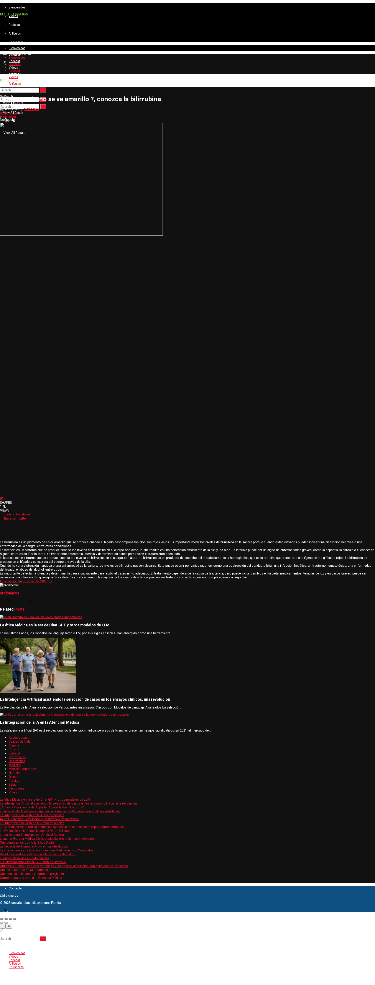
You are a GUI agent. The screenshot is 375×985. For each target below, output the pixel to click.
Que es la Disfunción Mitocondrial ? (25, 870)
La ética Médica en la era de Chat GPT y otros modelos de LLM (54, 625)
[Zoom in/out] (14, 919)
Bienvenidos (17, 7)
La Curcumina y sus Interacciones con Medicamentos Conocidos (47, 850)
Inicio (4, 89)
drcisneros (31, 109)
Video (13, 792)
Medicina (18, 89)
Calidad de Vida (20, 741)
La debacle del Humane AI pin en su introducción (34, 846)
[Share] (6, 919)
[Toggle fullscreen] (10, 919)
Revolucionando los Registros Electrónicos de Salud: (37, 854)
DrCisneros (16, 42)
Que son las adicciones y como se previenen (32, 874)
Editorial (14, 753)
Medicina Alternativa (23, 769)
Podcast (14, 24)
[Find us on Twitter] (5, 62)
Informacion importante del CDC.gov (26, 581)
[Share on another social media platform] (187, 538)
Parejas (14, 781)
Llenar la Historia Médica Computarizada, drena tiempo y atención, (47, 839)
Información (17, 757)
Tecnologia (16, 788)
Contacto (15, 888)
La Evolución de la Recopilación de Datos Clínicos (35, 831)
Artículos (15, 33)
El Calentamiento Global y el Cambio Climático (33, 862)
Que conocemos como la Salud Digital (27, 842)
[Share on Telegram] (187, 534)
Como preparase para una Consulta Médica (31, 878)
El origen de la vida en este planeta (24, 858)
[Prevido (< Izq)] (1, 923)
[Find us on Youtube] (8, 62)
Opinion (14, 777)
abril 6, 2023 (8, 113)
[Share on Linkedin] (187, 526)
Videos (13, 16)
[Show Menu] (1, 67)
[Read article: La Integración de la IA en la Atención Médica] (187, 715)
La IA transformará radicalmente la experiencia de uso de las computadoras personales (62, 827)
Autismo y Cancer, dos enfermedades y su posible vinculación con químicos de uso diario (64, 866)
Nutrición (15, 773)
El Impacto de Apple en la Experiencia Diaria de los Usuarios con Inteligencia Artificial (60, 811)
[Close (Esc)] (1, 919)
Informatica (17, 761)
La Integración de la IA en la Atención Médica (39, 722)
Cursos (14, 749)
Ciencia (14, 745)
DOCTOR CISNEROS (14, 14)
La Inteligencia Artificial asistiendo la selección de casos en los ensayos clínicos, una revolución (85, 699)
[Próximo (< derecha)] (6, 923)
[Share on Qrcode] (187, 522)
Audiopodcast (19, 738)
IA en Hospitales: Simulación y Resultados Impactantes (39, 819)
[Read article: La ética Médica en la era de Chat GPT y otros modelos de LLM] (187, 617)
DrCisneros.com (11, 81)
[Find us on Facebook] (1, 910)
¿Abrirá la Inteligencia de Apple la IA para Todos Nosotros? (42, 807)
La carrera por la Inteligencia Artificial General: (32, 835)
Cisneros (15, 64)
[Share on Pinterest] (187, 530)
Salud (12, 784)
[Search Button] (43, 90)
